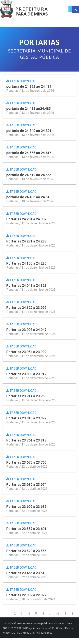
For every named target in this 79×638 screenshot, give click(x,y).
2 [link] (15, 613)
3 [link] (22, 613)
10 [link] (57, 613)
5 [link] (36, 613)
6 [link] (43, 613)
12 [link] (71, 613)
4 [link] (29, 613)
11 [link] (64, 613)
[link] (75, 9)
